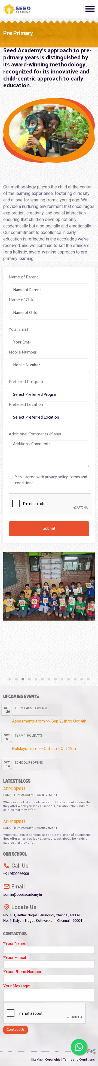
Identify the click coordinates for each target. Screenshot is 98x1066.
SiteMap (37, 1059)
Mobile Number (22, 352)
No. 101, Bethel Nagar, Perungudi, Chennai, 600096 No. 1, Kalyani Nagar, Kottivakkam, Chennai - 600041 (43, 913)
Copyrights (53, 1059)
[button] (10, 679)
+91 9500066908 (16, 869)
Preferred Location (26, 405)
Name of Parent (23, 277)
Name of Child (22, 300)
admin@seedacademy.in (22, 890)
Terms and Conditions (79, 1059)
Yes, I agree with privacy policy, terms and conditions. (51, 480)
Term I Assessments (31, 708)
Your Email (18, 329)
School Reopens (29, 763)
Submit (49, 528)
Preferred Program (26, 382)
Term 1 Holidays (28, 735)
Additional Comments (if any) (35, 434)
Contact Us (15, 1030)
